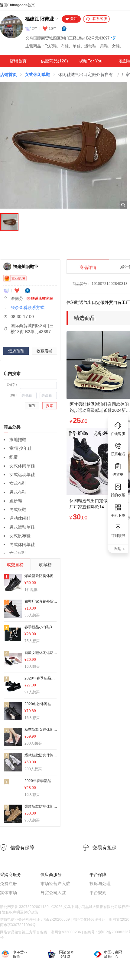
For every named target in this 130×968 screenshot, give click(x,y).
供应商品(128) (54, 60)
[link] (8, 74)
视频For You (90, 60)
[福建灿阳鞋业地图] (113, 38)
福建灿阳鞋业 (39, 18)
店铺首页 (18, 60)
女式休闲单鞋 (37, 74)
